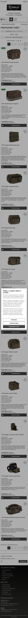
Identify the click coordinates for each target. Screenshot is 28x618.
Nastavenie (14, 319)
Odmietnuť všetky (14, 323)
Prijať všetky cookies (14, 326)
